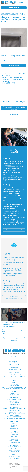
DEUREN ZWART (14, 386)
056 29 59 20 (14, 8)
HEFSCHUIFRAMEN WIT (14, 401)
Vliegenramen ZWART (14, 412)
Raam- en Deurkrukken (14, 417)
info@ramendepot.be (14, 369)
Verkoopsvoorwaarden (14, 464)
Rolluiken (14, 448)
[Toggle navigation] (25, 2)
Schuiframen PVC (14, 441)
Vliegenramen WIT (14, 410)
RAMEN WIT (14, 393)
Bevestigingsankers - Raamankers (14, 414)
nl (20, 2)
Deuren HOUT (14, 428)
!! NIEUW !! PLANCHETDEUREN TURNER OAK (14, 387)
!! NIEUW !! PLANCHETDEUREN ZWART (14, 389)
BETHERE (21, 470)
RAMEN (14, 392)
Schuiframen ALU (14, 442)
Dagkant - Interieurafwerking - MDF (14, 409)
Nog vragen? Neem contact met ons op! (14, 297)
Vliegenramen (14, 451)
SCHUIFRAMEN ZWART (14, 404)
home (2, 13)
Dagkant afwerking (14, 447)
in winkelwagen (14, 65)
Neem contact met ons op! (14, 230)
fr (22, 2)
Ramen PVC (14, 433)
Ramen (14, 431)
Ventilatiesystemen (14, 415)
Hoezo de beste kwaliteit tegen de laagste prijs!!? (14, 339)
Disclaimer (14, 466)
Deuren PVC (14, 425)
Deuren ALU (14, 427)
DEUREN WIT (14, 384)
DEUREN (14, 382)
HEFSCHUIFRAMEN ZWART (14, 399)
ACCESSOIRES (14, 407)
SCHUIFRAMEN (14, 398)
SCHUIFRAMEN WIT (14, 403)
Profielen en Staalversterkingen (14, 418)
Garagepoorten (14, 456)
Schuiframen (14, 439)
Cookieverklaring (14, 468)
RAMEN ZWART (14, 395)
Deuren (14, 423)
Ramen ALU (14, 435)
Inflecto (11, 470)
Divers (14, 454)
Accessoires (14, 445)
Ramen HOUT (14, 436)
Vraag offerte (14, 459)
